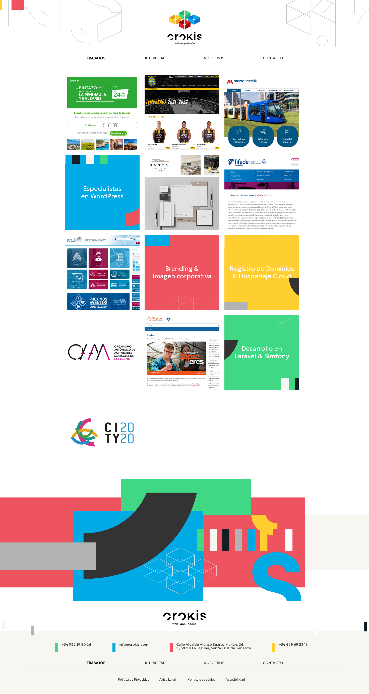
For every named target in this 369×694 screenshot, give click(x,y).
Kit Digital (155, 58)
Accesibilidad (235, 679)
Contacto (273, 58)
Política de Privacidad (134, 679)
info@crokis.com (133, 644)
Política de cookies (201, 679)
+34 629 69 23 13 (293, 644)
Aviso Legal (167, 679)
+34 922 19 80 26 (76, 644)
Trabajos (96, 58)
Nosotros (214, 58)
